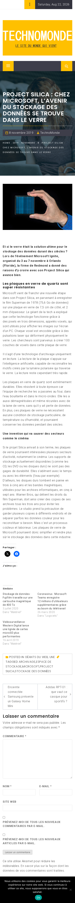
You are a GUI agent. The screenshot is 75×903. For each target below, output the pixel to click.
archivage (27, 662)
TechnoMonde (50, 132)
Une (52, 657)
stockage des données (33, 671)
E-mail (45, 786)
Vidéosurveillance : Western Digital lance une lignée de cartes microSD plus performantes (16, 629)
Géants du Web (36, 657)
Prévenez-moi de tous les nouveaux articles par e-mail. (32, 841)
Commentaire (14, 736)
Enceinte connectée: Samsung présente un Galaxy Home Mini (21, 696)
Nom (7, 786)
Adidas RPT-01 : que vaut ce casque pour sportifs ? (56, 694)
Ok (38, 897)
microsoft (30, 666)
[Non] (70, 890)
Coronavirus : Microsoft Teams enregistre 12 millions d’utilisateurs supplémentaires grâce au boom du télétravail (53, 601)
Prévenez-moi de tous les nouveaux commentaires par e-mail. (32, 824)
